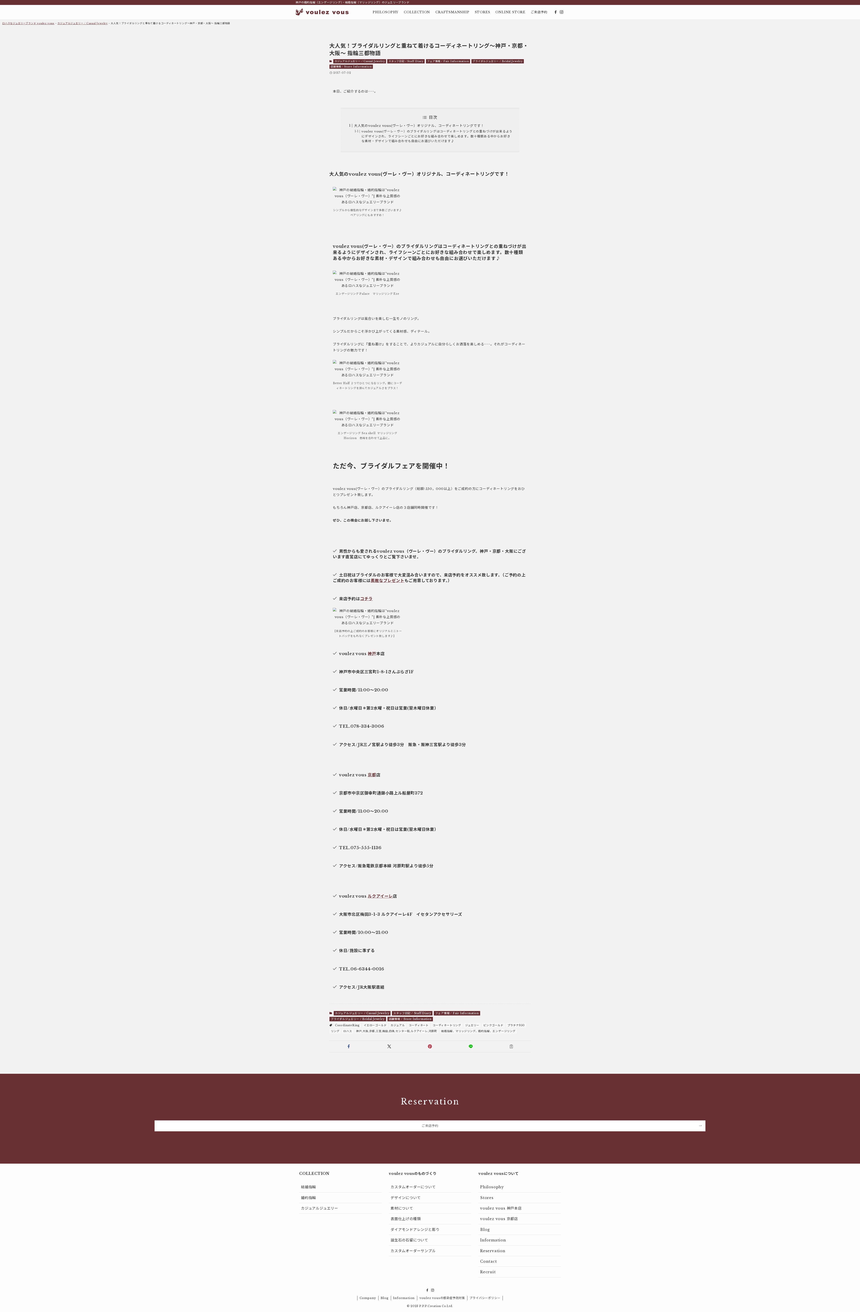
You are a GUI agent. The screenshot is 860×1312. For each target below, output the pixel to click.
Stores (487, 1197)
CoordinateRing (347, 1025)
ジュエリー (472, 1025)
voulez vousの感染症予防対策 (442, 1298)
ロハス (347, 1031)
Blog (485, 1229)
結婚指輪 (308, 1187)
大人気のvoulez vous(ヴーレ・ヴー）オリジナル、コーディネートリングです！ (419, 125)
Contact (488, 1261)
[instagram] (561, 12)
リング (335, 1031)
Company (368, 1298)
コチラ (366, 598)
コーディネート (419, 1025)
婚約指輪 (308, 1197)
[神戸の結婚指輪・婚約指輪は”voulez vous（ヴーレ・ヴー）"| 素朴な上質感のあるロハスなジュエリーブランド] (322, 12)
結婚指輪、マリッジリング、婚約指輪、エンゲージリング (478, 1031)
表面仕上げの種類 (406, 1219)
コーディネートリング (447, 1025)
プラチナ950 (516, 1025)
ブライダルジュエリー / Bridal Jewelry (498, 61)
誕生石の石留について (409, 1240)
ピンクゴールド (493, 1025)
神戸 (372, 653)
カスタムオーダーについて (413, 1187)
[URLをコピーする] (511, 1046)
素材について (402, 1208)
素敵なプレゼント (387, 580)
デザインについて (406, 1197)
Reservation (492, 1251)
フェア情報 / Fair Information (448, 61)
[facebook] (555, 12)
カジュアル (398, 1025)
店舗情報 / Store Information (351, 66)
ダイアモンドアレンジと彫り (415, 1229)
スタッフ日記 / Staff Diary (406, 61)
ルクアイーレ (380, 896)
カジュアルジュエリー (319, 1208)
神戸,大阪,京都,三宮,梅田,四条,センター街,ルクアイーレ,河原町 (396, 1031)
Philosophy (492, 1187)
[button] (348, 1046)
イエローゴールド (375, 1025)
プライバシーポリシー (484, 1298)
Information (493, 1240)
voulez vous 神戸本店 (501, 1208)
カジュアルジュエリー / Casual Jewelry (82, 23)
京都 (372, 775)
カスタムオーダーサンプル (413, 1251)
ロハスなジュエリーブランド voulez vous (28, 23)
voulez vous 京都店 (499, 1219)
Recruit (488, 1272)
